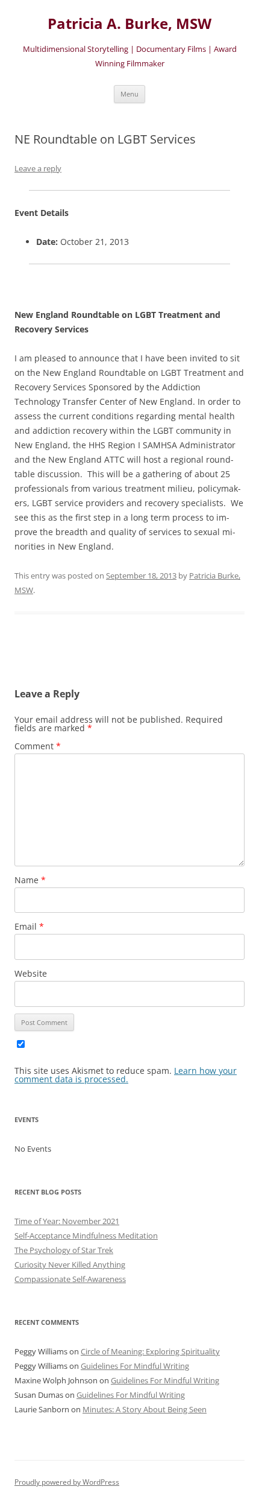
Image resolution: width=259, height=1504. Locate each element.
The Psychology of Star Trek (63, 1250)
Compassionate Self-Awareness (70, 1279)
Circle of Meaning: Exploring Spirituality (150, 1351)
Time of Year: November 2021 (66, 1221)
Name (30, 880)
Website (30, 973)
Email (29, 926)
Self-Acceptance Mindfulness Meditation (86, 1235)
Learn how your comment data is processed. (125, 1075)
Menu (129, 93)
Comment (37, 746)
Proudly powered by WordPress (66, 1482)
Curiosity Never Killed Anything (69, 1264)
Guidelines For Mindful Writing (135, 1365)
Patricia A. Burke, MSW (129, 23)
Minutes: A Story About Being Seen (145, 1409)
